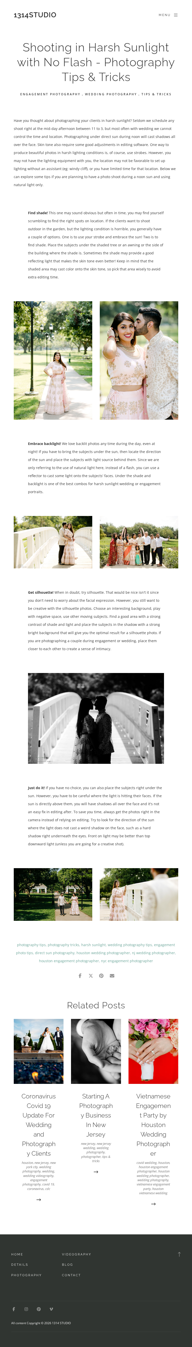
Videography (77, 1254)
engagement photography (50, 94)
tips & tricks (157, 94)
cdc (47, 1188)
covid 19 (48, 1184)
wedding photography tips (130, 944)
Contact (71, 1275)
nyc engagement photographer (127, 960)
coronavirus (35, 1188)
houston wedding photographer (103, 952)
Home (17, 1254)
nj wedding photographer (153, 952)
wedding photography (111, 94)
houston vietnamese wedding (153, 1190)
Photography (26, 1275)
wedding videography (38, 1175)
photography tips (31, 944)
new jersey (41, 1162)
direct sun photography (54, 952)
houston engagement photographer (69, 960)
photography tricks (63, 944)
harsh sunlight (93, 944)
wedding (48, 1171)
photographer (91, 1156)
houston (27, 1162)
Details (19, 1264)
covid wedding (146, 1162)
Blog (67, 1264)
